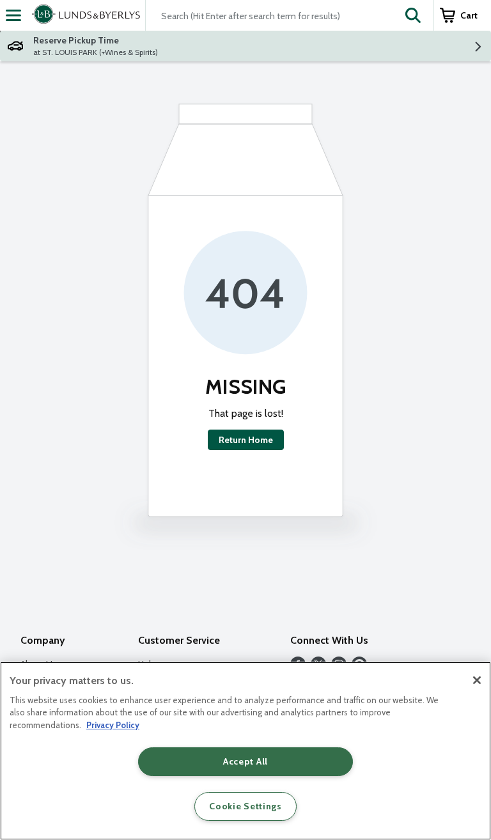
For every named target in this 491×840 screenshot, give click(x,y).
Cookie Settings (245, 806)
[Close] (477, 680)
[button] (413, 15)
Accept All (245, 761)
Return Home (246, 440)
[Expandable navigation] (13, 15)
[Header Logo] (83, 15)
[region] (245, 751)
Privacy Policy (112, 725)
